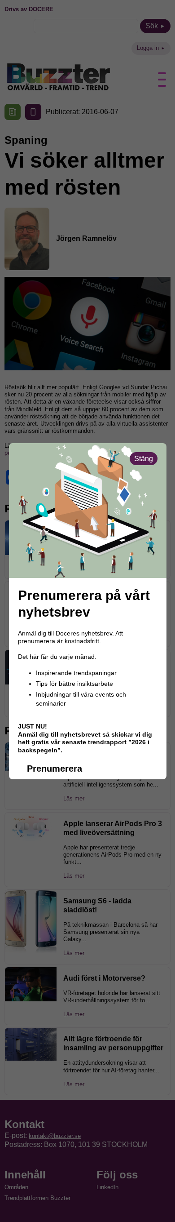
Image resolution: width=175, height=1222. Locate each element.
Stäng (143, 458)
